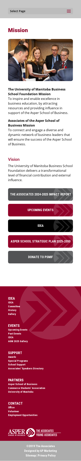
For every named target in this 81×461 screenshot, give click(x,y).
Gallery (12, 314)
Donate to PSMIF (40, 257)
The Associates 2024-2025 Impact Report (40, 194)
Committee (14, 306)
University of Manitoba (20, 391)
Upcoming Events (40, 210)
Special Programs (18, 360)
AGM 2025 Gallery (18, 341)
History (12, 310)
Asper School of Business (22, 384)
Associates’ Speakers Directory (25, 368)
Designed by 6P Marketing (40, 451)
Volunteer (13, 411)
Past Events (14, 333)
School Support (16, 364)
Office (11, 407)
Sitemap (31, 455)
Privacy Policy (47, 455)
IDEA (41, 226)
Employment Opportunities (23, 415)
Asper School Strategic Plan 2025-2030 (40, 241)
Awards (12, 356)
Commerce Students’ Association (26, 388)
